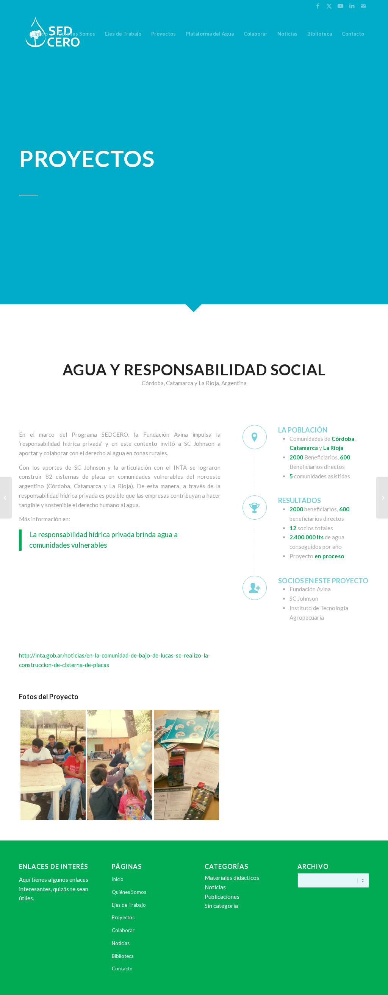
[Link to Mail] (363, 5)
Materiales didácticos (232, 877)
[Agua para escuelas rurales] (6, 498)
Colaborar (123, 930)
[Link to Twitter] (329, 5)
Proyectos (123, 917)
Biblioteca (123, 956)
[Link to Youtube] (340, 5)
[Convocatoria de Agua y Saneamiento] (382, 498)
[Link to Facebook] (317, 5)
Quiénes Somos (129, 892)
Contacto (122, 968)
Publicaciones (222, 896)
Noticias (121, 943)
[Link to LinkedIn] (351, 5)
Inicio (118, 879)
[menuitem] (41, 33)
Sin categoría (221, 905)
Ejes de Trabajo (129, 905)
